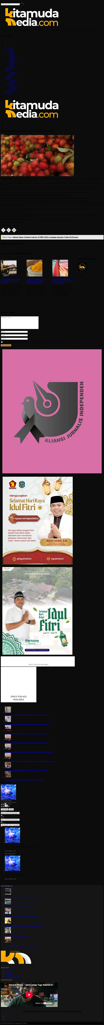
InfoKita (7, 134)
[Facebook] (5, 1016)
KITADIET (12, 74)
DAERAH (12, 49)
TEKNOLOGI (13, 62)
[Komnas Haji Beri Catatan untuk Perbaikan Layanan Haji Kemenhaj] (8, 894)
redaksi (2, 134)
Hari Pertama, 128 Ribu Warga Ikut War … (19, 907)
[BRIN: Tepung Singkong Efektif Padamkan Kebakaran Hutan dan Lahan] (8, 712)
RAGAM (11, 59)
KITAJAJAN (8, 77)
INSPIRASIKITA (9, 67)
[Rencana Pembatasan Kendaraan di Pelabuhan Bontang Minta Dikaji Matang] (8, 749)
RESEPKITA (12, 82)
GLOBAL (12, 66)
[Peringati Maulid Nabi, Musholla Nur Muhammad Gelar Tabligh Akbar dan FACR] (8, 767)
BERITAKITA (8, 48)
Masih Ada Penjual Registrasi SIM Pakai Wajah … (22, 916)
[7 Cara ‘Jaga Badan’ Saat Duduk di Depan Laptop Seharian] (11, 268)
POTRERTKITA (13, 87)
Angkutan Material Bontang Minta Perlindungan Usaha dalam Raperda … (30, 761)
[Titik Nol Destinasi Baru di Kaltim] (8, 933)
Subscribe (5, 809)
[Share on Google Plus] (9, 230)
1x (6, 805)
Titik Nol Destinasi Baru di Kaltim (16, 936)
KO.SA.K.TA (12, 90)
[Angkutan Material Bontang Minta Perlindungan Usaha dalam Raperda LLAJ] (8, 758)
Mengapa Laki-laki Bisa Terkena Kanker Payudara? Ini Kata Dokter (62, 281)
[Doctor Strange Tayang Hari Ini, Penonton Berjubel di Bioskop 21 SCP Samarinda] (8, 942)
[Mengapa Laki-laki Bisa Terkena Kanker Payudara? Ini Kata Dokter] (63, 268)
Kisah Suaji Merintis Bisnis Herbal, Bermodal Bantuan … (24, 926)
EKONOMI (12, 53)
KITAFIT (7, 70)
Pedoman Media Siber (13, 976)
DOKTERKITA (13, 72)
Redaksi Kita (9, 973)
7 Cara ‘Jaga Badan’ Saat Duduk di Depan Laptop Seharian (10, 281)
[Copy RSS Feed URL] (1, 815)
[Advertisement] (52, 316)
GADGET (12, 64)
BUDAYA (12, 57)
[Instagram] (5, 1018)
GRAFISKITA (13, 85)
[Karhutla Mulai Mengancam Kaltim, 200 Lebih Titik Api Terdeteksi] (8, 777)
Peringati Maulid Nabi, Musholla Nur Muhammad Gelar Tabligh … (27, 770)
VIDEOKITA (12, 88)
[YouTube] (5, 1020)
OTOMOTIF (12, 61)
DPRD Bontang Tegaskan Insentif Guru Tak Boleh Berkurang (26, 733)
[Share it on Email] (14, 230)
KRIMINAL (12, 56)
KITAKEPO (8, 75)
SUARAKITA (8, 83)
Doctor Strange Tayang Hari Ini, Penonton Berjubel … (23, 945)
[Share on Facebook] (3, 230)
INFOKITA (8, 92)
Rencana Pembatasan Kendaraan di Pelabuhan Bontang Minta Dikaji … (29, 752)
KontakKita (9, 975)
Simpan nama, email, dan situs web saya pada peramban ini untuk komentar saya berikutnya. (33, 342)
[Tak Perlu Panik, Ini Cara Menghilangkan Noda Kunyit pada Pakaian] (37, 268)
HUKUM (11, 54)
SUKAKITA (8, 79)
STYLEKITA (12, 80)
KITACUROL (9, 93)
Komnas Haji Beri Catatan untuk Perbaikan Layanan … (24, 897)
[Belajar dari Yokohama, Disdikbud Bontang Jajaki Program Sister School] (8, 721)
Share (11, 809)
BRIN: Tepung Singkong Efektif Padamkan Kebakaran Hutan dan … (27, 715)
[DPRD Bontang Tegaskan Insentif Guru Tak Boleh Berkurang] (8, 730)
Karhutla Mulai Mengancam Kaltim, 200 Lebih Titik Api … (24, 780)
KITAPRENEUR (9, 69)
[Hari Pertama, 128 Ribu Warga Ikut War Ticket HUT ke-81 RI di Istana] (8, 904)
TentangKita (9, 971)
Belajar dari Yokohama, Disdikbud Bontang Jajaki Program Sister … (27, 724)
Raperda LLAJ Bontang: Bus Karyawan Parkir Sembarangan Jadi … (27, 743)
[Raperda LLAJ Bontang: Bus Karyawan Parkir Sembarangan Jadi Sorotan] (8, 740)
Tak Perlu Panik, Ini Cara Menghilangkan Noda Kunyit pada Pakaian (36, 281)
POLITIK (11, 51)
